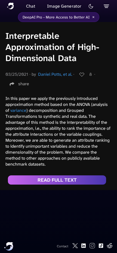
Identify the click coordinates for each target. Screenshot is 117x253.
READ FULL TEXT (57, 180)
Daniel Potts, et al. (55, 74)
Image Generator (64, 6)
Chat (30, 6)
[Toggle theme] (91, 6)
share (23, 84)
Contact (62, 246)
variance (18, 110)
